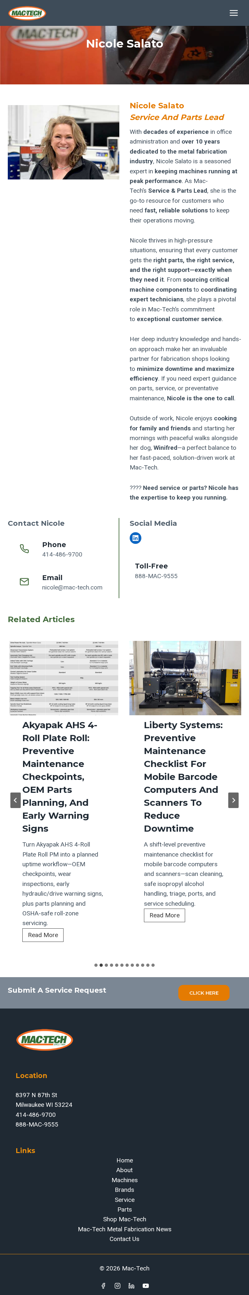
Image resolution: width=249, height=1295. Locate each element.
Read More (46, 936)
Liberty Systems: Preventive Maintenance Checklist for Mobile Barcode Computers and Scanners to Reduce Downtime (183, 776)
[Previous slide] (15, 800)
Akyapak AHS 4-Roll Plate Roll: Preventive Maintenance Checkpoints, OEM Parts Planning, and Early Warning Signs (59, 776)
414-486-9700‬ (36, 1114)
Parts (124, 1209)
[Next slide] (233, 800)
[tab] (96, 965)
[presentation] (64, 678)
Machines (125, 1180)
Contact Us (124, 1239)
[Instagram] (117, 1285)
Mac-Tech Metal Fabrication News (125, 1229)
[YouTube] (146, 1285)
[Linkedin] (131, 1285)
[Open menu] (233, 12)
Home (124, 1160)
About (124, 1170)
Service (125, 1199)
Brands (124, 1189)
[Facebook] (103, 1285)
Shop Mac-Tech (124, 1219)
